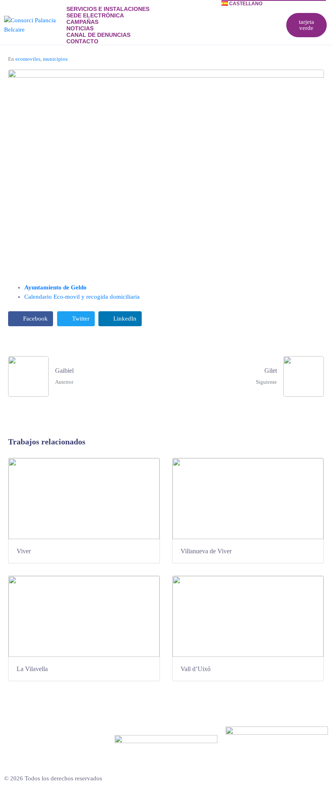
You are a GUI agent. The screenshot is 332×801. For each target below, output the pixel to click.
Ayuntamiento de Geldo (55, 287)
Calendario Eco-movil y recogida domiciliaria (82, 296)
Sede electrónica (95, 15)
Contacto (82, 41)
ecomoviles (27, 59)
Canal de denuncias (98, 35)
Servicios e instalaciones (107, 9)
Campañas (82, 22)
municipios (55, 59)
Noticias (80, 28)
